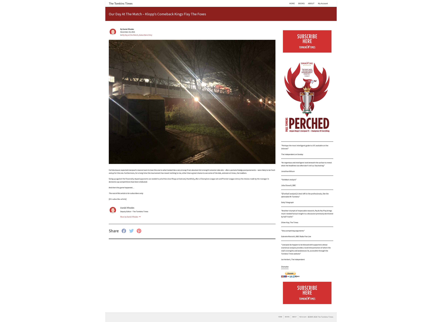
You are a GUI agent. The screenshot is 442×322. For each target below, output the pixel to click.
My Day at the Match (130, 35)
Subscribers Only (145, 35)
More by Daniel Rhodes (129, 217)
